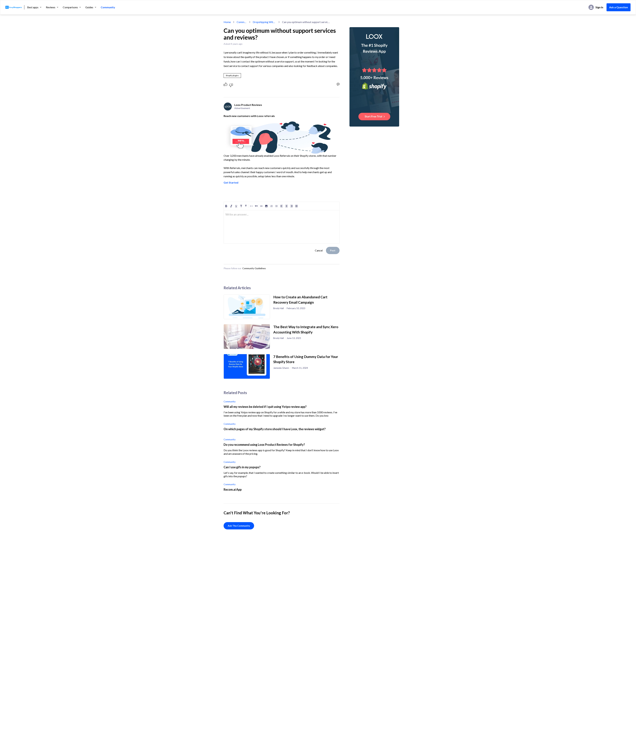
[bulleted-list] (276, 206)
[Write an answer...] (338, 84)
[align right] (291, 206)
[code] (251, 206)
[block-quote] (256, 206)
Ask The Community (239, 525)
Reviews (50, 7)
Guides (89, 7)
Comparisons (70, 7)
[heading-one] (241, 206)
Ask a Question (618, 7)
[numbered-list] (271, 206)
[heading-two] (246, 206)
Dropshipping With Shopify (264, 22)
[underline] (236, 206)
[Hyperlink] (261, 206)
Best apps (32, 7)
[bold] (226, 206)
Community (108, 7)
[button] (266, 206)
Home (227, 22)
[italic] (231, 206)
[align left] (281, 206)
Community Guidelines (254, 268)
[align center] (286, 206)
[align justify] (296, 206)
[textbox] (281, 215)
